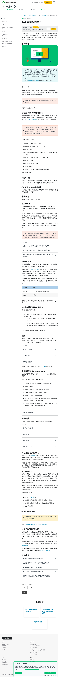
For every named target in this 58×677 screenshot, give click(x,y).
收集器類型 (33, 455)
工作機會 (4, 647)
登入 (42, 2)
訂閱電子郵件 (5, 664)
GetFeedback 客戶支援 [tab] (30, 10)
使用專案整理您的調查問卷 (31, 610)
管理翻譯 (4, 38)
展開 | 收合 (24, 242)
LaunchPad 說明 (33, 647)
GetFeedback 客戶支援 (35, 645)
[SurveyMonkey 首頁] (9, 2)
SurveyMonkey (5, 644)
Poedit (37, 269)
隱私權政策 (32, 661)
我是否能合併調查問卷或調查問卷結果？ (47, 611)
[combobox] (7, 638)
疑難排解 (4, 46)
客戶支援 (24, 15)
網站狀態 (4, 659)
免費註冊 (48, 2)
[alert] (40, 101)
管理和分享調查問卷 (33, 15)
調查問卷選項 (44, 15)
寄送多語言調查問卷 (7, 41)
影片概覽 (4, 22)
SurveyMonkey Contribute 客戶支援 (37, 650)
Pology (44, 366)
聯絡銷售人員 (37, 2)
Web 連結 (32, 497)
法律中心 (32, 659)
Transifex (30, 269)
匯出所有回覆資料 (45, 551)
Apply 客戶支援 (33, 654)
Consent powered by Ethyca (49, 675)
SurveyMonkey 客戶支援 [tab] (7, 10)
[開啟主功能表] (54, 2)
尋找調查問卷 (38, 622)
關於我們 (4, 645)
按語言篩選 (25, 545)
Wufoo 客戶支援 (33, 652)
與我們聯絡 (4, 662)
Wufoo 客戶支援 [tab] (19, 10)
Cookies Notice (35, 669)
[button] (40, 246)
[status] (40, 29)
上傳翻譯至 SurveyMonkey (5, 35)
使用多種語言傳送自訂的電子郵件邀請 (36, 524)
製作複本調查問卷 (32, 119)
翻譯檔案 (4, 31)
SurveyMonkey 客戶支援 (35, 644)
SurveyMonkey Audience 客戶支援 (37, 649)
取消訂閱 (4, 661)
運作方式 (4, 24)
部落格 (3, 649)
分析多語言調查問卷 (7, 44)
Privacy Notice (28, 669)
